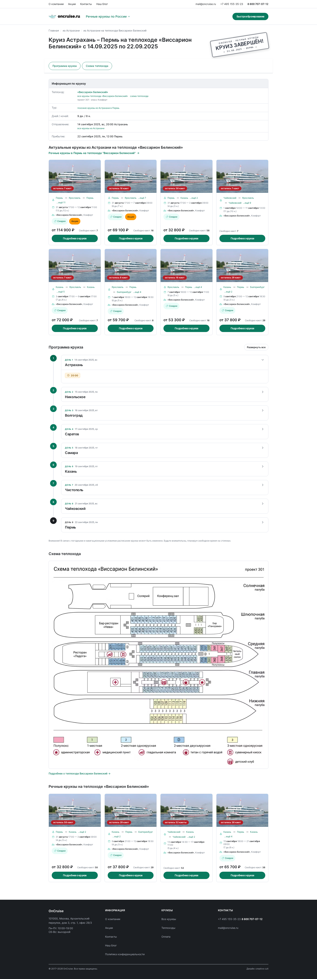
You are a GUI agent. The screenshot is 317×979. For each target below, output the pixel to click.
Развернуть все (256, 347)
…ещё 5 (61, 291)
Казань (184, 197)
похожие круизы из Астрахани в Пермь (98, 108)
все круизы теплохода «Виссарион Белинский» (102, 96)
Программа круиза (64, 65)
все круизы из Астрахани (90, 128)
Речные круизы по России (106, 16)
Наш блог (102, 3)
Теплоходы (168, 927)
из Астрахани (71, 30)
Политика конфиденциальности (125, 954)
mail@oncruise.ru (206, 3)
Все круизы (168, 919)
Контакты (86, 3)
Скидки (61, 221)
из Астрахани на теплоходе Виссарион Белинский (114, 30)
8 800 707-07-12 (257, 3)
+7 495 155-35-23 (231, 3)
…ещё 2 (194, 197)
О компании (56, 3)
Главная (54, 30)
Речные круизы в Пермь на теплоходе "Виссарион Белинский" (92, 153)
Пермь (59, 197)
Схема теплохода (97, 65)
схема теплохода (139, 96)
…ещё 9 (247, 202)
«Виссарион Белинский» (92, 92)
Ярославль (75, 197)
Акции (72, 3)
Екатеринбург (124, 292)
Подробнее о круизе (75, 238)
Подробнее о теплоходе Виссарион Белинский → (79, 773)
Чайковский (229, 197)
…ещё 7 (142, 197)
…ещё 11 (61, 202)
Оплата (165, 936)
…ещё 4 (137, 292)
